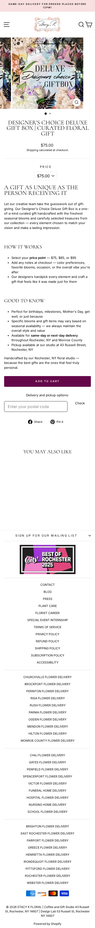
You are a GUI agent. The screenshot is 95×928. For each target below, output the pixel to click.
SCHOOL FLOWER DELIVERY (47, 812)
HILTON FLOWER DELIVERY (47, 733)
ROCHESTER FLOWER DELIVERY (47, 876)
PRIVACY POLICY (47, 634)
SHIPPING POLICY (47, 648)
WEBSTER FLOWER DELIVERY (47, 883)
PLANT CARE (47, 606)
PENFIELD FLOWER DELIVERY (47, 769)
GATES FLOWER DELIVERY (47, 762)
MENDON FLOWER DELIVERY (47, 726)
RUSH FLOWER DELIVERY (48, 705)
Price (45, 167)
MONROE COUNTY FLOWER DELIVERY (48, 740)
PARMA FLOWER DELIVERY (47, 712)
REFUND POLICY (47, 641)
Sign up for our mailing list (46, 535)
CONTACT (47, 585)
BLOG (48, 592)
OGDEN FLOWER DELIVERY (47, 719)
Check (80, 403)
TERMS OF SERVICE (47, 627)
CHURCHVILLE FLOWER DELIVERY (47, 677)
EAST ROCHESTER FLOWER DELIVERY (47, 833)
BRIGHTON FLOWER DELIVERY (47, 826)
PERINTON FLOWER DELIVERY (47, 691)
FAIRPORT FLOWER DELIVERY (47, 840)
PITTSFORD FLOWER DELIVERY (48, 869)
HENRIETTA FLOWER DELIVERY (47, 854)
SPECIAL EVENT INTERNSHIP (47, 620)
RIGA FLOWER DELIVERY (47, 698)
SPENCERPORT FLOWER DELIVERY (47, 776)
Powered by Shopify (47, 924)
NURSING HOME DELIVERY (47, 804)
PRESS (47, 599)
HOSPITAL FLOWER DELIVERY (47, 797)
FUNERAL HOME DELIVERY (47, 790)
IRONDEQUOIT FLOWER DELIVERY (47, 861)
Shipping (32, 150)
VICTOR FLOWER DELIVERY (47, 783)
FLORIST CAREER (47, 613)
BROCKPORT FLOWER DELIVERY (47, 684)
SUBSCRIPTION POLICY (47, 655)
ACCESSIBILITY (47, 662)
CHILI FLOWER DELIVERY (47, 755)
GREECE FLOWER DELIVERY (47, 847)
